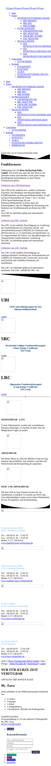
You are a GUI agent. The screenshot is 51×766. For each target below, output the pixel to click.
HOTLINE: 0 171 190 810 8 (14, 3)
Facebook (11, 760)
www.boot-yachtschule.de (13, 618)
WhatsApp (11, 755)
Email (9, 757)
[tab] (25, 185)
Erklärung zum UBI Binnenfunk (15, 185)
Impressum (33, 664)
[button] (4, 316)
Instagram (11, 762)
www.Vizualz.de (18, 664)
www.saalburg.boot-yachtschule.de (17, 581)
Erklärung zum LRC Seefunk (14, 248)
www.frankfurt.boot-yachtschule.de (17, 543)
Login (43, 664)
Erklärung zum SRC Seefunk (14, 220)
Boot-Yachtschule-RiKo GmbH (23, 661)
